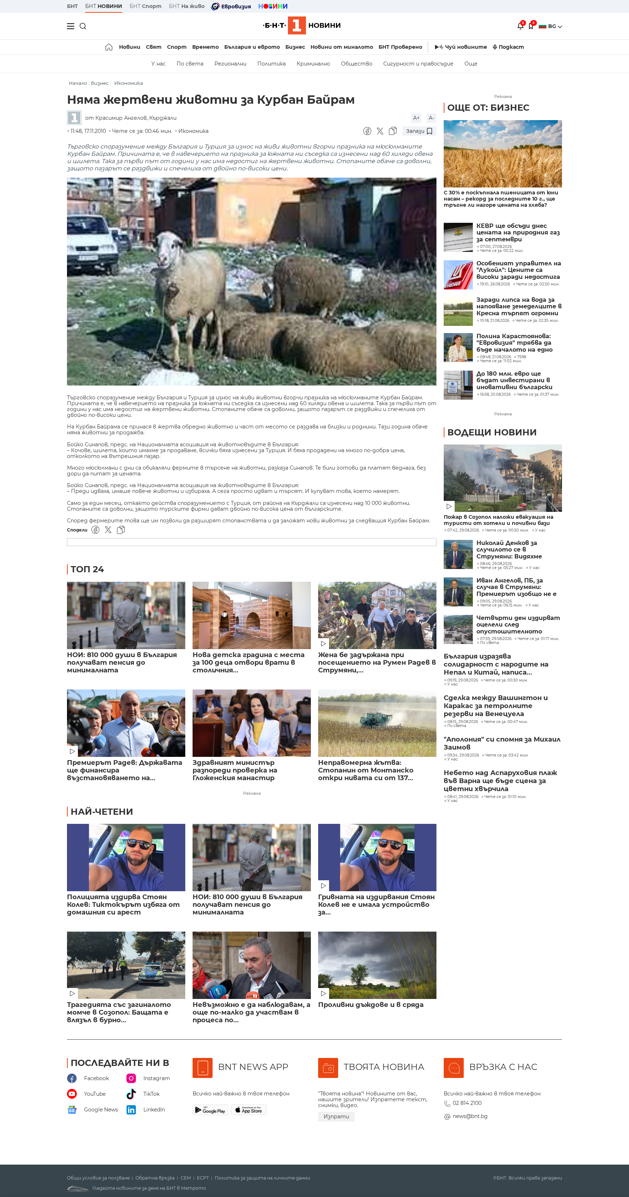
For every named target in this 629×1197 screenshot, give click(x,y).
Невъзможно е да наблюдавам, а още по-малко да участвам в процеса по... (251, 1012)
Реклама (252, 793)
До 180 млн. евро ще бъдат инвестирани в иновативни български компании (514, 381)
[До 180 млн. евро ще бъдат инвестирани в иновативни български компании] (458, 385)
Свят (154, 47)
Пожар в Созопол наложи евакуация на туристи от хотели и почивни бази (498, 520)
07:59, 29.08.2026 (495, 639)
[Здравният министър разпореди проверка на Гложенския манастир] (252, 723)
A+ (416, 118)
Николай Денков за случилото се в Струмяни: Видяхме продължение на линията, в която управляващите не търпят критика (509, 550)
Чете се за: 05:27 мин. (501, 568)
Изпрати (336, 1116)
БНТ (72, 6)
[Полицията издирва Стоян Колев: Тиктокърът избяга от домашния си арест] (126, 857)
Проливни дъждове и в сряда (371, 1005)
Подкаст (511, 47)
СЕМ (186, 1178)
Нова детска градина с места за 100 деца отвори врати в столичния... (249, 662)
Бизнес (295, 47)
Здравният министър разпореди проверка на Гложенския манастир (235, 770)
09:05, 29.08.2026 (496, 601)
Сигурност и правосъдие (418, 63)
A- (431, 118)
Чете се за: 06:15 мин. (501, 605)
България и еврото (252, 47)
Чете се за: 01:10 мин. (505, 797)
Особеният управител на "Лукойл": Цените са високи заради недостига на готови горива (518, 270)
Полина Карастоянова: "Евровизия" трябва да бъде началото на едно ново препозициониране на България (515, 343)
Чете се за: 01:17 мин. (538, 639)
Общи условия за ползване (98, 1178)
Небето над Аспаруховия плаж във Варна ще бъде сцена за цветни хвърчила (500, 781)
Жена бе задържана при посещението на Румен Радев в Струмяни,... (377, 662)
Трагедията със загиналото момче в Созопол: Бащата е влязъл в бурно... (119, 1012)
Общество (356, 63)
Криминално (313, 63)
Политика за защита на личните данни (262, 1178)
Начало (78, 83)
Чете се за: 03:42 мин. (507, 755)
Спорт (177, 47)
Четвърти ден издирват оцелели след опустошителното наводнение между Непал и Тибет (518, 625)
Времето (205, 47)
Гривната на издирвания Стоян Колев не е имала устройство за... (376, 904)
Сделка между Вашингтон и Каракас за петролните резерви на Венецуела (496, 706)
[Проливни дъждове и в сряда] (377, 965)
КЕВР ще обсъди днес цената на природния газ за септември (518, 233)
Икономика (128, 83)
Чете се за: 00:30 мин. (506, 680)
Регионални (230, 63)
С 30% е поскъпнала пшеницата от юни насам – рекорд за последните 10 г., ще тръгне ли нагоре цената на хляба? (501, 199)
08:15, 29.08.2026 (462, 722)
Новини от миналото (341, 47)
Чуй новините (466, 47)
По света (190, 63)
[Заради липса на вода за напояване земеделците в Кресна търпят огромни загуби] (458, 311)
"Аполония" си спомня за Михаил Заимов (502, 743)
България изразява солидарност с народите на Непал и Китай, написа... (496, 664)
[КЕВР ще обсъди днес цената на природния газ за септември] (458, 237)
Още (471, 63)
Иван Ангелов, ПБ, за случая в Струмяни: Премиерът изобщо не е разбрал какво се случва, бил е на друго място (516, 587)
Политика (271, 63)
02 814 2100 (467, 1103)
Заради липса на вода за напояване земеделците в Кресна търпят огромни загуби (519, 307)
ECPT (203, 1178)
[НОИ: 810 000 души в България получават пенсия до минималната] (126, 615)
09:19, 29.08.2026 (462, 680)
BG (553, 26)
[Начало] (109, 47)
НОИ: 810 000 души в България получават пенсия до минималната (122, 662)
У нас (158, 63)
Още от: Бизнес (488, 107)
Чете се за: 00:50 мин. (507, 530)
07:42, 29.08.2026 (463, 530)
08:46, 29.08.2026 (496, 564)
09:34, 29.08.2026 (463, 755)
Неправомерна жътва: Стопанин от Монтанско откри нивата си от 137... (366, 770)
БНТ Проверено (400, 47)
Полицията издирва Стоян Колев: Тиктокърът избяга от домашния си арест (123, 904)
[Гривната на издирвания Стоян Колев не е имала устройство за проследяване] (377, 857)
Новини (130, 47)
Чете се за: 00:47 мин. (506, 722)
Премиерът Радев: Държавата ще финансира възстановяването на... (124, 770)
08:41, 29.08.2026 (462, 797)
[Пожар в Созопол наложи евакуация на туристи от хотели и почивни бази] (503, 478)
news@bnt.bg (470, 1116)
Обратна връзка (155, 1178)
